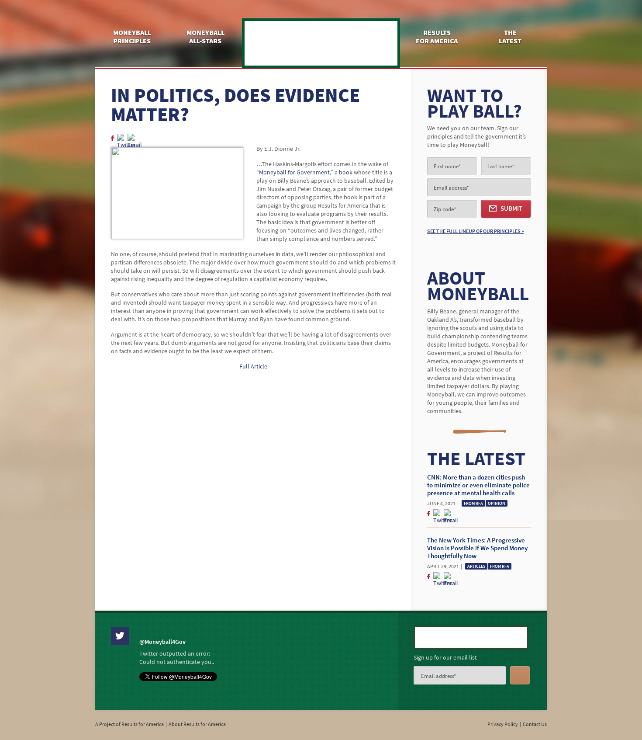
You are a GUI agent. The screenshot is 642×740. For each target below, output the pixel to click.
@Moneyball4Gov (162, 642)
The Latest (510, 36)
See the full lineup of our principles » (475, 231)
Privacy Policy (502, 724)
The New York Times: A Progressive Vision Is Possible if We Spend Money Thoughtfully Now (477, 548)
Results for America (437, 36)
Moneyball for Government (321, 43)
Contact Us (535, 724)
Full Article (253, 366)
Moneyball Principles (132, 36)
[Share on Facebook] (112, 138)
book (346, 172)
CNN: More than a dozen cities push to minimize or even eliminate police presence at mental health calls (478, 485)
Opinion (496, 503)
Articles (476, 566)
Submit (511, 208)
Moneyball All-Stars (205, 36)
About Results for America (197, 724)
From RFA (473, 503)
